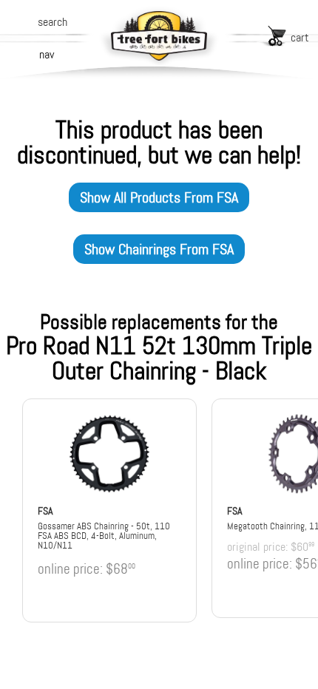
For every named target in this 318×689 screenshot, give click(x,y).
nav (46, 54)
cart (300, 37)
